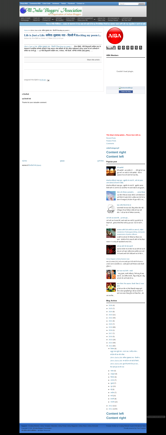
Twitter (63, 3)
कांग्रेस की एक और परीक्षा (117, 354)
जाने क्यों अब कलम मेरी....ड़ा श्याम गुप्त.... (117, 218)
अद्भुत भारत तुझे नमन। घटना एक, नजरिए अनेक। (124, 351)
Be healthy (59, 19)
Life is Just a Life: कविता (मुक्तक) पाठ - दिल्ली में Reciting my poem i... (48, 46)
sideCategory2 (112, 148)
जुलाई (112, 383)
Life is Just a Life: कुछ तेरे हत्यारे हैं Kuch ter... (124, 364)
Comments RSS (35, 3)
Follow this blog (126, 91)
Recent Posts (111, 138)
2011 (110, 409)
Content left (115, 156)
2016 (110, 336)
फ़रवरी (112, 399)
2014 (110, 343)
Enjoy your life (85, 19)
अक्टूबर (112, 374)
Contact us (80, 3)
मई (111, 389)
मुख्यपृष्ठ (62, 161)
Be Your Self (127, 19)
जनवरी (112, 402)
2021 (110, 321)
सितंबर (112, 377)
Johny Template (45, 426)
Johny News (83, 426)
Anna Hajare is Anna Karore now (117, 259)
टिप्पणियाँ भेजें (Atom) (35, 165)
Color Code (46, 3)
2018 (110, 330)
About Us (36, 19)
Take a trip (101, 19)
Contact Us (47, 19)
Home (26, 30)
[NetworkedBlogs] (126, 88)
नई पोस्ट (24, 161)
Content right (116, 152)
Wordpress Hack (140, 426)
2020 (110, 324)
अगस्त (112, 380)
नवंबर (112, 371)
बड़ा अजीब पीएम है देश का (124, 205)
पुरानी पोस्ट (100, 161)
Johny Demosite (93, 426)
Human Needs (113, 19)
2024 (110, 312)
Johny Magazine (72, 426)
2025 (110, 308)
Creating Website (33, 426)
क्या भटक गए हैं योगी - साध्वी (125, 271)
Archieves (55, 3)
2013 (110, 346)
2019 (110, 327)
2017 (110, 333)
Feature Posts (111, 141)
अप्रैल (112, 392)
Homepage (25, 19)
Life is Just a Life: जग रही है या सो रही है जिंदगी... (125, 361)
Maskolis (54, 426)
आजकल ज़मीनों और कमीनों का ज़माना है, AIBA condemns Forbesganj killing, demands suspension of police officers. (131, 232)
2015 (110, 340)
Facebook (71, 3)
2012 (110, 406)
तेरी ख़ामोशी (120, 167)
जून (111, 386)
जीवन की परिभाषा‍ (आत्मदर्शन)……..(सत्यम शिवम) (131, 192)
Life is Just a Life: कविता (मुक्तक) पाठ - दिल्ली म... (125, 357)
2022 (110, 318)
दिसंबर (112, 349)
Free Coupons (141, 428)
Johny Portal (62, 426)
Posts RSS (24, 3)
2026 (110, 305)
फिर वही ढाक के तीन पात (117, 367)
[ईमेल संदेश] (48, 80)
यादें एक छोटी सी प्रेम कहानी (125, 246)
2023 (110, 315)
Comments (110, 143)
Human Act (70, 19)
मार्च (111, 396)
